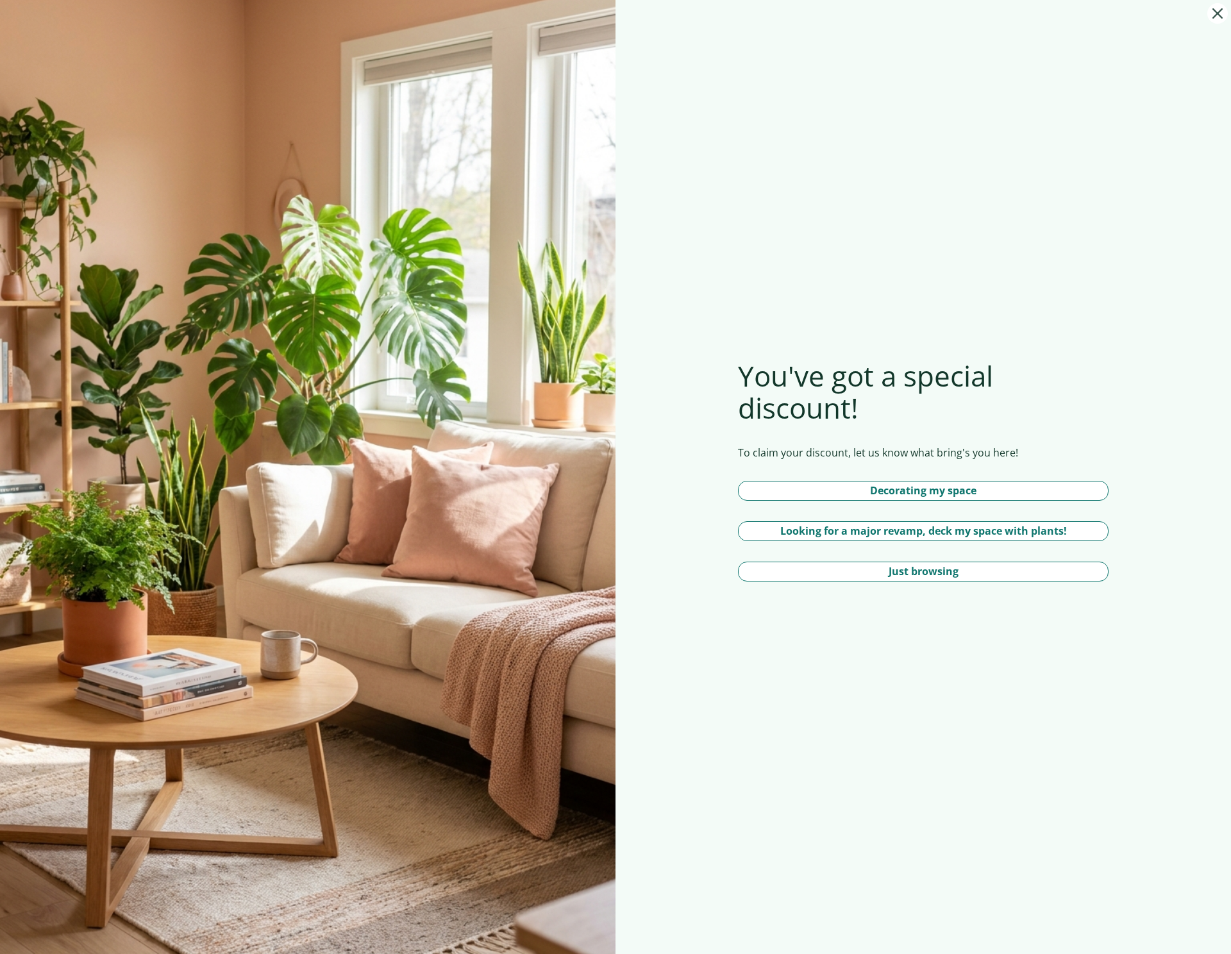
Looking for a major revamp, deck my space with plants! (923, 531)
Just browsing (924, 571)
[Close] (1217, 13)
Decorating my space (923, 490)
